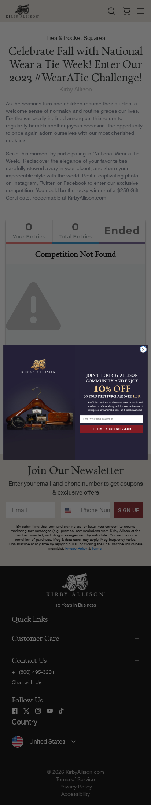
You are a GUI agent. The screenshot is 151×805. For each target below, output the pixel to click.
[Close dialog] (143, 349)
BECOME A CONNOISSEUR (112, 429)
